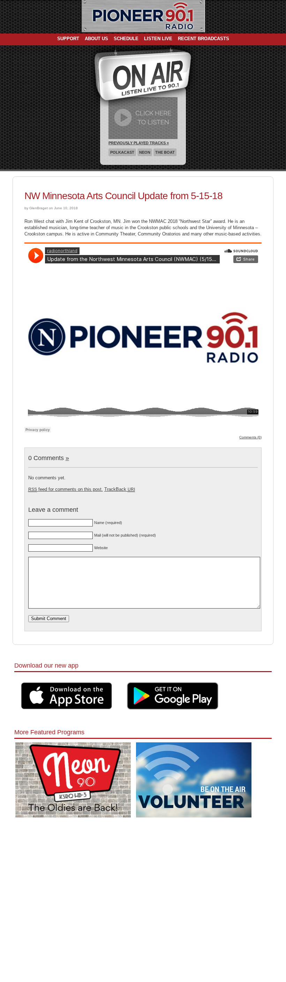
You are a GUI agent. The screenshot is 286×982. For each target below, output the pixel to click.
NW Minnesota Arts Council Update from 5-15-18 (123, 195)
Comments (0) (250, 437)
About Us (96, 38)
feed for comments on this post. (65, 489)
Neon (144, 152)
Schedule (126, 38)
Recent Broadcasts (203, 38)
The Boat (165, 152)
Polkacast (122, 152)
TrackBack (119, 489)
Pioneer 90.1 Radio (143, 17)
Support (68, 38)
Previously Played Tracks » (138, 143)
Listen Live (158, 38)
